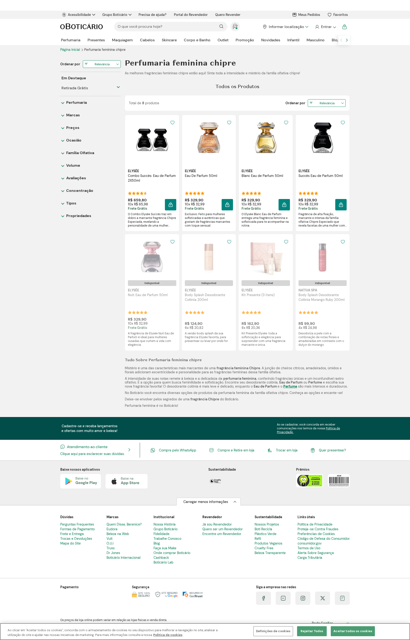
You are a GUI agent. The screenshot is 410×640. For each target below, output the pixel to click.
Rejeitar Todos (312, 631)
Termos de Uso (309, 548)
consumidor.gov (309, 543)
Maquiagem (122, 40)
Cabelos (147, 40)
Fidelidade (161, 534)
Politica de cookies (167, 635)
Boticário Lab (163, 562)
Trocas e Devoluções (76, 538)
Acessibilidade (79, 15)
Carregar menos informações (205, 502)
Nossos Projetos (267, 524)
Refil (258, 538)
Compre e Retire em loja (236, 450)
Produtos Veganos (268, 543)
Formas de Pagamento (77, 529)
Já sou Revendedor (217, 524)
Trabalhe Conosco (167, 538)
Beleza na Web (118, 534)
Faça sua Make (165, 548)
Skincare (169, 40)
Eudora (112, 529)
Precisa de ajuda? (152, 15)
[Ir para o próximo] (347, 40)
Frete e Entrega (72, 534)
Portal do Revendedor (191, 15)
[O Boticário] (81, 27)
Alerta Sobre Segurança (316, 553)
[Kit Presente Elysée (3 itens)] (266, 257)
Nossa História (165, 524)
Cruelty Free (264, 548)
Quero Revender (227, 15)
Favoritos (340, 15)
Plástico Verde (265, 534)
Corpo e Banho (197, 40)
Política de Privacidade (315, 524)
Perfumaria (70, 40)
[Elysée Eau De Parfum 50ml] (209, 138)
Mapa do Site (70, 543)
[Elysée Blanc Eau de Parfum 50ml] (266, 138)
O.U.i (110, 543)
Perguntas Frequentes (77, 524)
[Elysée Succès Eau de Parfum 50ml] (322, 138)
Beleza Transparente (270, 553)
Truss (111, 548)
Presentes (96, 40)
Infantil (293, 40)
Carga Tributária (310, 557)
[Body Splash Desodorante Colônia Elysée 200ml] (209, 257)
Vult (109, 538)
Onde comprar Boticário (172, 553)
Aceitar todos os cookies (352, 631)
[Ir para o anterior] (341, 40)
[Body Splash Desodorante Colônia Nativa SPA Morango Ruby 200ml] (322, 257)
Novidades (270, 40)
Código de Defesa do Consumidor (324, 538)
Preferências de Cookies (316, 534)
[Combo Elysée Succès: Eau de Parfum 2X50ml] (152, 138)
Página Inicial (70, 49)
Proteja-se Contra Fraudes (318, 529)
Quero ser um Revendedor (222, 529)
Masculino (316, 40)
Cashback (161, 557)
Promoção (245, 40)
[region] (205, 631)
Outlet (223, 40)
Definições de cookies (273, 631)
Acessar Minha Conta (325, 27)
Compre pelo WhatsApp (177, 450)
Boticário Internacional (123, 557)
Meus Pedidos (309, 15)
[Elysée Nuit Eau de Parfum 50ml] (152, 257)
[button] (170, 204)
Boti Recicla (263, 529)
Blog (336, 40)
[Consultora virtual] (235, 26)
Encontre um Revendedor (221, 534)
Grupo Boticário (114, 15)
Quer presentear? (332, 450)
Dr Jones (113, 553)
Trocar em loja (287, 450)
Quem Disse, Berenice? (124, 524)
